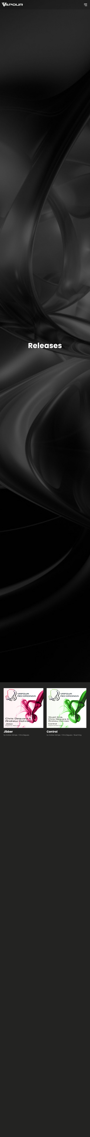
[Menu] (85, 5)
